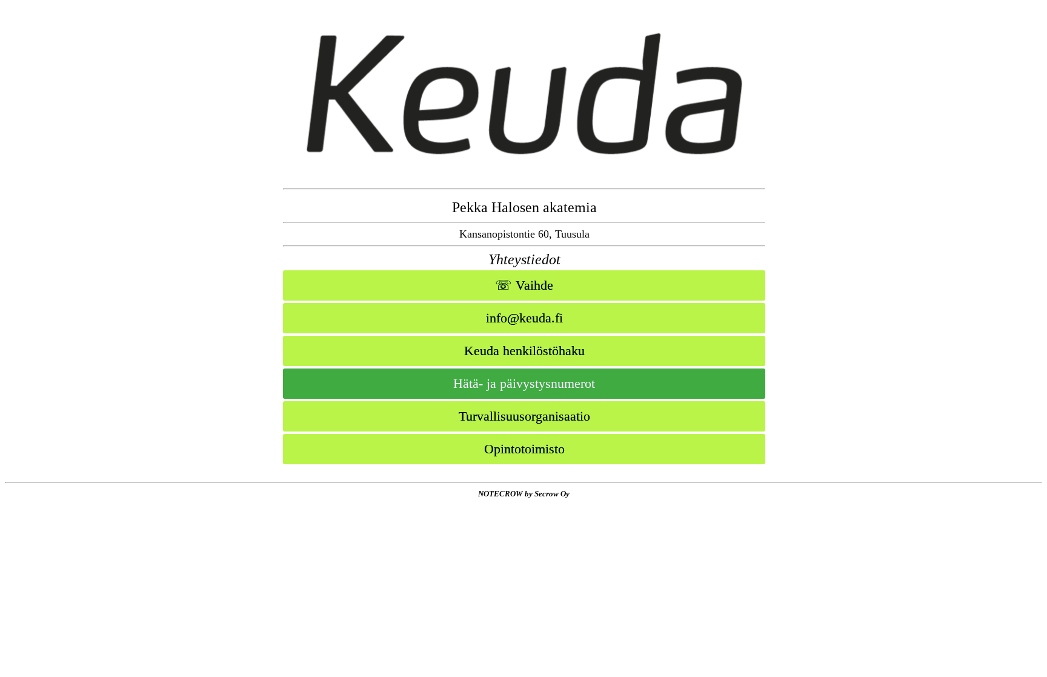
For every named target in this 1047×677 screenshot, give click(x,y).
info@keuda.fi (524, 317)
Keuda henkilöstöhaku (524, 350)
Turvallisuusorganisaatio (524, 416)
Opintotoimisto (524, 448)
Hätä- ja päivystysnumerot (524, 383)
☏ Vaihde (524, 285)
